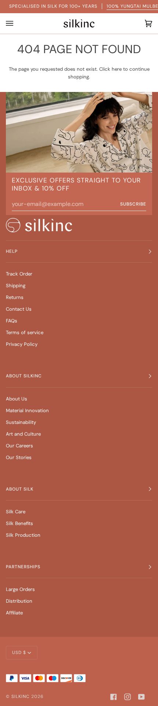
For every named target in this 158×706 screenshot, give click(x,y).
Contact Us (19, 309)
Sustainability (21, 422)
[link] (39, 225)
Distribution (19, 601)
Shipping (15, 285)
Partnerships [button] (23, 567)
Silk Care (15, 512)
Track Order (19, 274)
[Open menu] (11, 23)
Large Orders (20, 589)
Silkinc (20, 696)
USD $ (19, 652)
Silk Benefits (19, 523)
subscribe (133, 204)
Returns (15, 297)
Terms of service (24, 332)
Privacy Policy (21, 344)
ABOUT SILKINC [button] (24, 376)
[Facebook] (113, 697)
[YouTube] (141, 697)
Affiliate (14, 613)
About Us (16, 399)
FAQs (11, 321)
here (117, 69)
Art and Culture (23, 434)
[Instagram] (127, 697)
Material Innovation (27, 410)
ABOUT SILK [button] (19, 489)
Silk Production (23, 535)
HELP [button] (12, 251)
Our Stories (19, 457)
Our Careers (19, 446)
